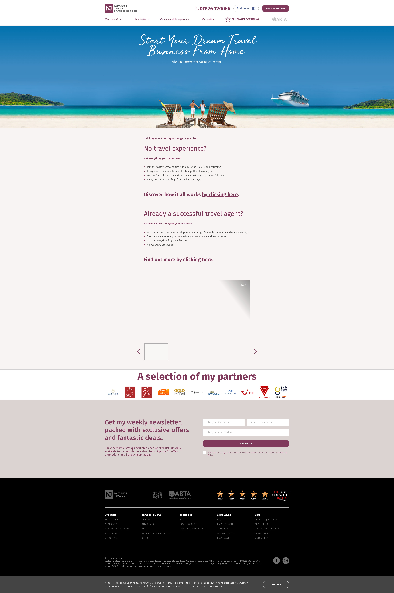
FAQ (219, 520)
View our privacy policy (215, 586)
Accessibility (261, 538)
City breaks (148, 524)
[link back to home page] (116, 494)
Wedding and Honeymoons (174, 19)
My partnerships (225, 533)
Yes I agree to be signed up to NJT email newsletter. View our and (247, 454)
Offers (145, 538)
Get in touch (111, 520)
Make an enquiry (113, 533)
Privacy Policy (262, 533)
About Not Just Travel (266, 520)
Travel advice (224, 538)
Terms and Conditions (268, 453)
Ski (143, 529)
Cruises (146, 520)
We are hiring (262, 524)
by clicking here (220, 194)
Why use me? (111, 524)
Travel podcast (188, 524)
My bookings (208, 19)
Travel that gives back (191, 529)
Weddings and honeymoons (156, 533)
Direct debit (223, 529)
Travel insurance (226, 524)
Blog (182, 520)
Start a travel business (267, 529)
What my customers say (117, 529)
